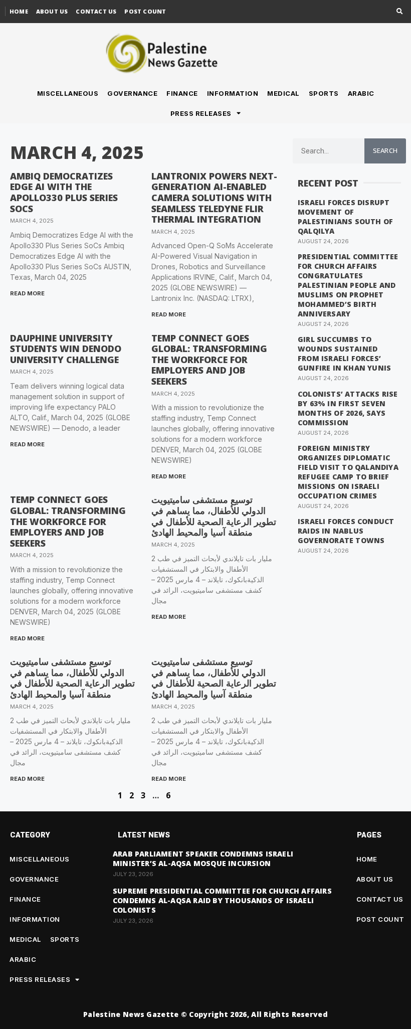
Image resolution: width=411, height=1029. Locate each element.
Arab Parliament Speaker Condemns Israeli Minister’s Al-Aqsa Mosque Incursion (203, 858)
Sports (324, 93)
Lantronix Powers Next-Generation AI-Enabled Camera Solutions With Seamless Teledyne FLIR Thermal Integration (214, 197)
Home (19, 11)
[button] (399, 12)
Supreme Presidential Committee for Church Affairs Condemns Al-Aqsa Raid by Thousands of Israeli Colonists (222, 900)
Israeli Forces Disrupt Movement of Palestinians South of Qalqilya (345, 217)
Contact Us (96, 11)
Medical (283, 93)
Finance (182, 93)
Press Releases (201, 113)
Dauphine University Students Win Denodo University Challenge (65, 349)
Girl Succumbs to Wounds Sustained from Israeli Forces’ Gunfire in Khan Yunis (344, 353)
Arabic (361, 93)
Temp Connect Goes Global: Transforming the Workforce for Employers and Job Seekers (209, 359)
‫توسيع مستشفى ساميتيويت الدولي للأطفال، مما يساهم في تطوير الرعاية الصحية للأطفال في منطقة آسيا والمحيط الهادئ (213, 515)
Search (385, 150)
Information (233, 93)
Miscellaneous (68, 93)
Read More (27, 293)
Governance (132, 93)
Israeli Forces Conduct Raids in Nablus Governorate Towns (346, 531)
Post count (145, 11)
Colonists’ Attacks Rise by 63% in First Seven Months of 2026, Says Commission (348, 408)
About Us (52, 11)
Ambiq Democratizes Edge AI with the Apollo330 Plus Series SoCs (64, 192)
